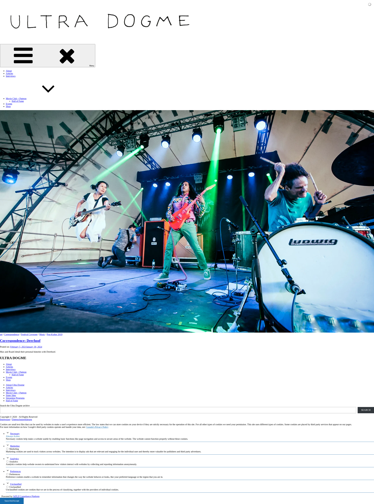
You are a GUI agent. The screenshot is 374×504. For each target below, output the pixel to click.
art (1, 334)
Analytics (14, 458)
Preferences (15, 471)
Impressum (5, 419)
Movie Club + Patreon (16, 98)
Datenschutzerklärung (22, 419)
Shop (8, 106)
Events (9, 104)
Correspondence (11, 334)
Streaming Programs (15, 398)
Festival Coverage (29, 334)
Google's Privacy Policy (97, 427)
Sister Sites (11, 395)
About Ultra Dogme (15, 385)
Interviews (10, 76)
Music (42, 334)
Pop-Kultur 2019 (54, 334)
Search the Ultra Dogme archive (15, 405)
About (9, 71)
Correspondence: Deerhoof (20, 341)
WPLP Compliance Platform (26, 496)
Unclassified (15, 484)
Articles (9, 73)
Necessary (15, 433)
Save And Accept (12, 501)
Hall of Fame (18, 101)
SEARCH (366, 410)
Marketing (15, 446)
